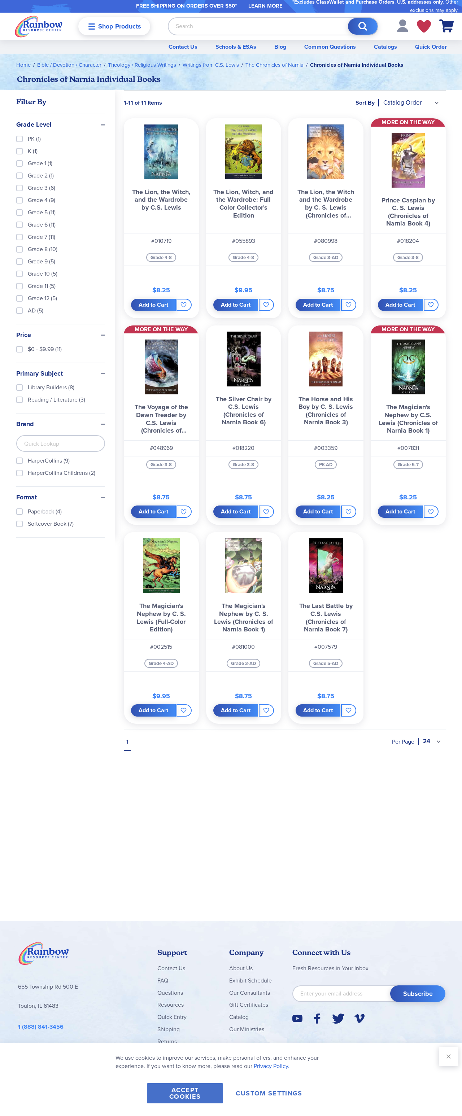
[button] (402, 25)
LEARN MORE (265, 6)
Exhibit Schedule (250, 980)
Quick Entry (172, 1017)
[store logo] (38, 26)
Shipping (168, 1029)
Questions (170, 993)
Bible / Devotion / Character (69, 65)
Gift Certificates (248, 1005)
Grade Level (34, 124)
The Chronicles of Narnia (274, 65)
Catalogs (385, 47)
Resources (170, 1005)
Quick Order (431, 47)
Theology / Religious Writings (142, 65)
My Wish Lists (424, 26)
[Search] (363, 26)
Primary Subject (39, 373)
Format (26, 497)
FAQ (162, 980)
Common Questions (330, 47)
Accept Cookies (185, 1093)
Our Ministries (246, 1029)
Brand (25, 424)
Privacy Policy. (271, 1066)
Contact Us (183, 47)
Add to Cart (153, 305)
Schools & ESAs (235, 47)
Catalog (239, 1017)
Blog (280, 47)
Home (23, 65)
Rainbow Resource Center (43, 955)
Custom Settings (269, 1093)
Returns (167, 1041)
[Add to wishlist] (183, 305)
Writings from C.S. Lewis (211, 65)
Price (23, 335)
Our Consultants (249, 993)
